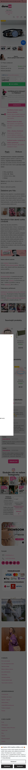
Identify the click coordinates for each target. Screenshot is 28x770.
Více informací (6, 758)
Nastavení (13, 761)
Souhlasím (20, 766)
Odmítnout (7, 766)
